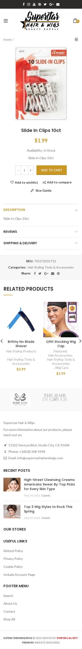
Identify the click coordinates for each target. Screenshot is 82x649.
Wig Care (61, 368)
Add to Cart (51, 170)
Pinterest (39, 4)
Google (51, 4)
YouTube (34, 4)
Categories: (17, 267)
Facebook (23, 4)
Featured (60, 351)
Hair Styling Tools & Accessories (51, 267)
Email (58, 4)
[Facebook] (35, 273)
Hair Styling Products (21, 351)
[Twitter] (40, 273)
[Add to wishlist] (32, 308)
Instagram (28, 4)
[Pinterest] (58, 273)
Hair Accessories (60, 355)
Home (7, 39)
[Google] (46, 273)
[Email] (53, 273)
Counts (45, 495)
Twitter (45, 4)
